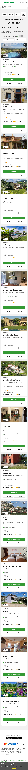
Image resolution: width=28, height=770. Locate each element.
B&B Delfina (7, 473)
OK (14, 768)
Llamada (9, 83)
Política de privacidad (19, 760)
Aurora (5, 520)
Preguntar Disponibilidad (14, 308)
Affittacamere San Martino (12, 566)
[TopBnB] (21, 36)
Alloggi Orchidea (8, 656)
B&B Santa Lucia (8, 153)
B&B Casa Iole (8, 107)
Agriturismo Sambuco (10, 335)
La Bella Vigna (8, 198)
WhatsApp (20, 83)
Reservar (14, 79)
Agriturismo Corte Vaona (11, 380)
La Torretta (6, 245)
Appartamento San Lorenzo (12, 290)
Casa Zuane (7, 426)
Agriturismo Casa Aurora (11, 701)
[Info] (17, 36)
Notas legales (12, 760)
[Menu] (26, 2)
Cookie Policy (4, 761)
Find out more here (17, 763)
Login (23, 2)
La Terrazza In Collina (10, 62)
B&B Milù (6, 611)
